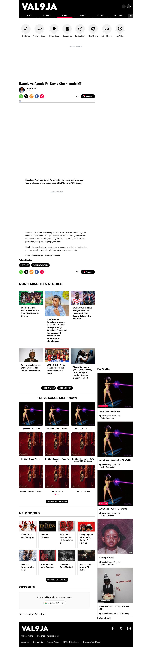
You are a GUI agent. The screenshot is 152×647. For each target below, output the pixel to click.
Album (100, 15)
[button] (55, 494)
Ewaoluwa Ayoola (40, 265)
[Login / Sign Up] (129, 6)
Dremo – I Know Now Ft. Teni (27, 567)
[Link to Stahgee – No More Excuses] (47, 555)
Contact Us (38, 642)
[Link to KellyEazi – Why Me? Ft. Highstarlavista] (66, 526)
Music (65, 15)
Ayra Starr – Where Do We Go (113, 509)
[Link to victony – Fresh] (115, 536)
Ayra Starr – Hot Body (109, 411)
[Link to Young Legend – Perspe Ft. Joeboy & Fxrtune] (86, 526)
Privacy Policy (53, 642)
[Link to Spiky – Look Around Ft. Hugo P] (86, 555)
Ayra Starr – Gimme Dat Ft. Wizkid (115, 460)
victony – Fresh (106, 557)
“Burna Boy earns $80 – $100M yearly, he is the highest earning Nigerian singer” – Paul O (82, 372)
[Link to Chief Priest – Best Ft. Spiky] (27, 526)
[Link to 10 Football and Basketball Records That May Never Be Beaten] (31, 298)
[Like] (77, 96)
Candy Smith (31, 88)
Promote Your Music (91, 642)
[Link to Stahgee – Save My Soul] (66, 555)
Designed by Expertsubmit (48, 636)
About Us (25, 642)
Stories (47, 15)
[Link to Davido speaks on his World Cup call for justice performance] (31, 355)
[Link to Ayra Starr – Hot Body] (115, 390)
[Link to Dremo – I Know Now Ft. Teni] (27, 555)
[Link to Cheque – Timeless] (47, 526)
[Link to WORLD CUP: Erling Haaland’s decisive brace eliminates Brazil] (57, 355)
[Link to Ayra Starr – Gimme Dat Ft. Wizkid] (115, 439)
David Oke (24, 265)
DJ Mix (82, 15)
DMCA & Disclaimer (71, 642)
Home (29, 15)
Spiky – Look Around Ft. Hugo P (85, 567)
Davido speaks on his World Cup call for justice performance (30, 368)
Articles (118, 15)
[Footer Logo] (34, 628)
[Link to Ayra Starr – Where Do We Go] (115, 488)
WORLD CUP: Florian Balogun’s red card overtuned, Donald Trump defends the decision (82, 313)
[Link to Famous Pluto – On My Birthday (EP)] (115, 585)
